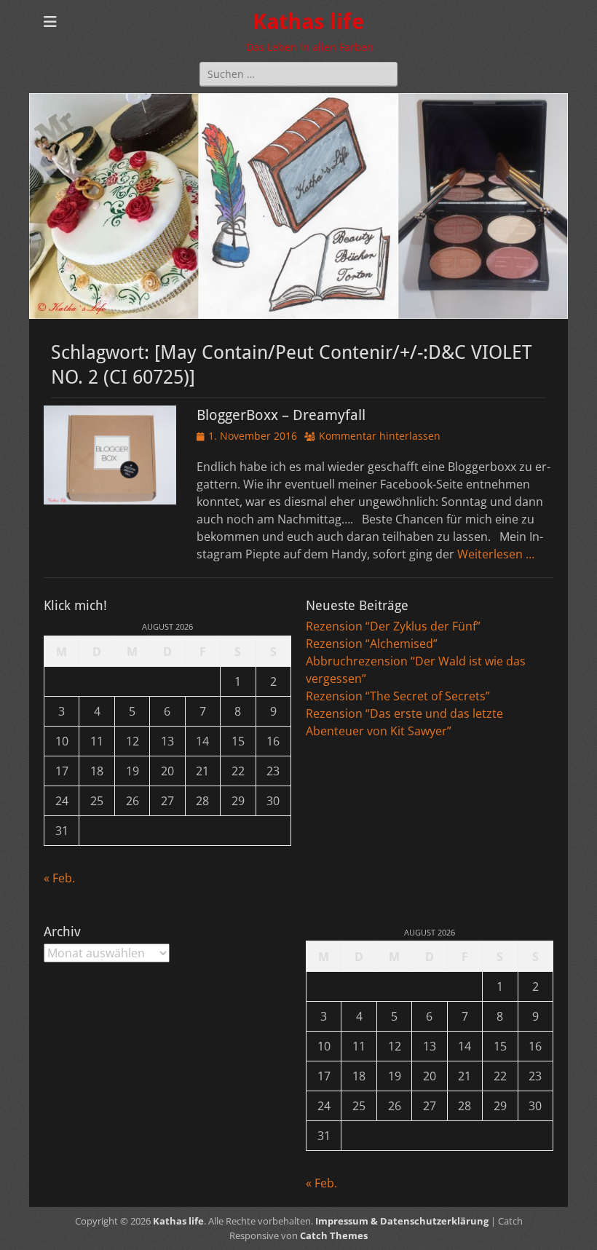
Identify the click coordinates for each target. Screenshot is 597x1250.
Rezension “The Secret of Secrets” (398, 696)
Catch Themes (334, 1235)
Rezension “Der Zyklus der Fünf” (393, 626)
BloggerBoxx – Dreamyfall (281, 415)
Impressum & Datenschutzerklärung (402, 1220)
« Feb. (59, 878)
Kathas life (308, 21)
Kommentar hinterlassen (379, 436)
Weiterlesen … (495, 554)
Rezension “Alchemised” (372, 644)
